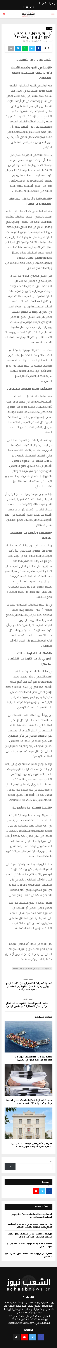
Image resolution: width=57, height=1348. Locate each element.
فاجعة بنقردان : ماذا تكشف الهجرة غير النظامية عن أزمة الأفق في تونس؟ (33, 1058)
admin (45, 41)
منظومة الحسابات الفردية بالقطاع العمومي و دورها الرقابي (29, 1245)
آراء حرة (49, 28)
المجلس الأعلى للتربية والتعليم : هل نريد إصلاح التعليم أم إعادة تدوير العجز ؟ (31, 1145)
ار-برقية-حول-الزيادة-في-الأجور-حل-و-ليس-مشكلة (32, 968)
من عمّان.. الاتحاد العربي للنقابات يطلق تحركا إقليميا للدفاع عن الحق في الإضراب (30, 1235)
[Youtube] (24, 1337)
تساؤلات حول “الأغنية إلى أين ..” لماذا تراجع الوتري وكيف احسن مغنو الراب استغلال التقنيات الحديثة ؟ (28, 986)
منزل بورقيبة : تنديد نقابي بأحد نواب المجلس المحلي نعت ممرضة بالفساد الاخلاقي (30, 1225)
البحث (50, 1162)
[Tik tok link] (23, 7)
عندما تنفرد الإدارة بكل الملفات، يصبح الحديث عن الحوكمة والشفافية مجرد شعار (29, 1101)
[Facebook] (41, 1337)
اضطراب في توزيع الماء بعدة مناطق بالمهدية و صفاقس (28, 1254)
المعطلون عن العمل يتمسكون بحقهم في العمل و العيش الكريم (31, 1215)
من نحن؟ (53, 3)
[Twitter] (32, 1337)
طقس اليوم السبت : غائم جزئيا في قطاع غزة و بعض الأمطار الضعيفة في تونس (27, 1004)
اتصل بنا (42, 3)
